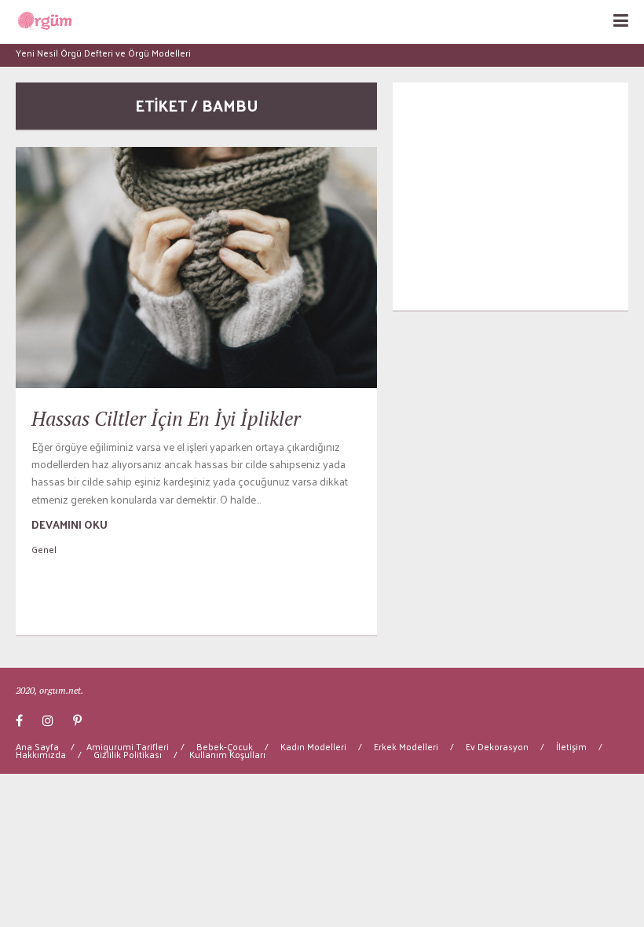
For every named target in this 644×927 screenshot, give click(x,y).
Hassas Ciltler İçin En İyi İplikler (166, 418)
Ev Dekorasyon (497, 746)
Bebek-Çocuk (224, 746)
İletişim (571, 746)
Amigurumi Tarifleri (127, 746)
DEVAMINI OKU (69, 524)
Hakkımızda (41, 754)
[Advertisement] (510, 196)
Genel (44, 549)
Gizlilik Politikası (127, 754)
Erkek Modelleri (406, 746)
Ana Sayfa (37, 746)
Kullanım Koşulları (227, 754)
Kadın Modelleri (313, 746)
